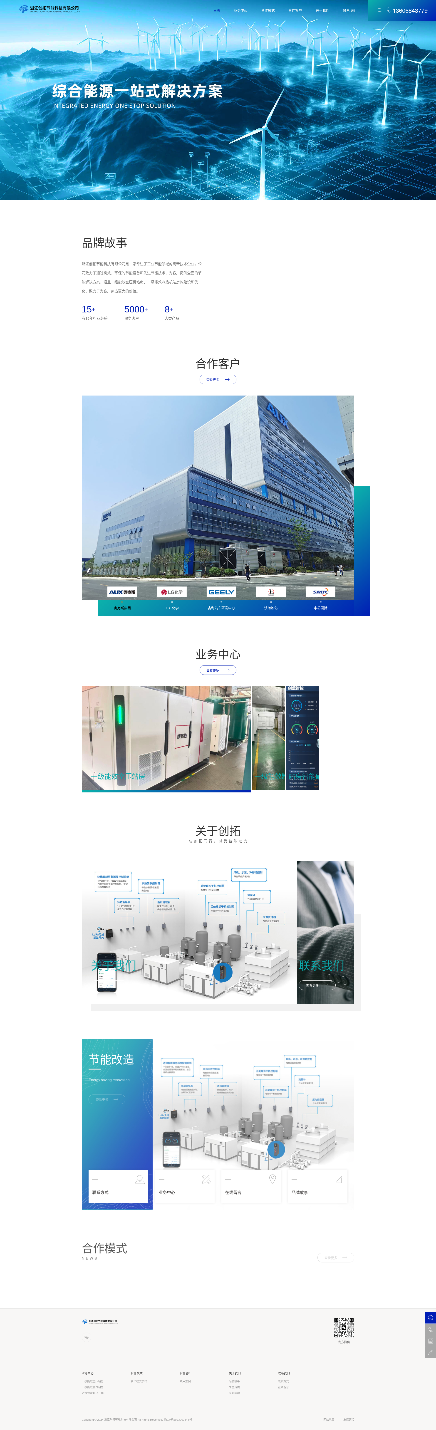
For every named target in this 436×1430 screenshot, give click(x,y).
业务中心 (241, 10)
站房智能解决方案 (93, 1393)
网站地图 (328, 1419)
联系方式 (283, 1381)
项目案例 (185, 1381)
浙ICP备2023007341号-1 (179, 1419)
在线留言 (283, 1387)
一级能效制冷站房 (93, 1387)
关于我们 (322, 10)
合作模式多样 (139, 1381)
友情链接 (348, 1419)
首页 (216, 10)
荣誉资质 (234, 1387)
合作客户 (295, 10)
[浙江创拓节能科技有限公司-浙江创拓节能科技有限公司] (50, 9)
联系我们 (350, 10)
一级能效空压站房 (93, 1381)
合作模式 (268, 10)
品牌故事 (234, 1381)
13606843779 (410, 10)
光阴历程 (234, 1393)
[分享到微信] (86, 1337)
